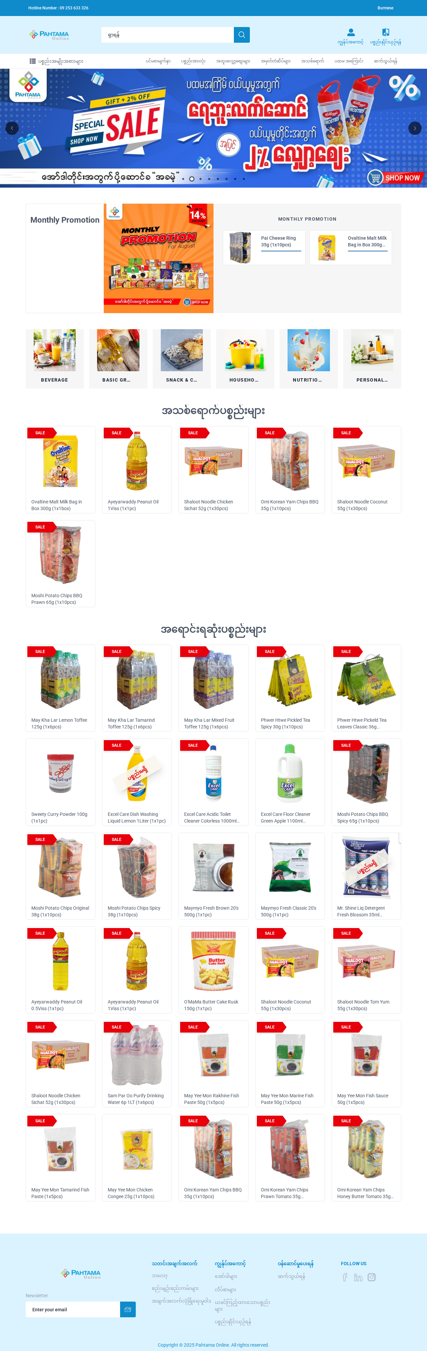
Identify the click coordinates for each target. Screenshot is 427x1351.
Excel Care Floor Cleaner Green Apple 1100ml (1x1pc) (286, 821)
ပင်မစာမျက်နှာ (158, 61)
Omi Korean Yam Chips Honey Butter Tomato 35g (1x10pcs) (364, 1196)
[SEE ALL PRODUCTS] (159, 258)
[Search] (242, 35)
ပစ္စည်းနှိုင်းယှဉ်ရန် (233, 1321)
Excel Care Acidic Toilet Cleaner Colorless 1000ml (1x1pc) (210, 821)
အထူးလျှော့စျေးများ (233, 61)
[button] (183, 179)
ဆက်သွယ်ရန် (385, 61)
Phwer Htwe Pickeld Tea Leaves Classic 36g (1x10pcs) (362, 726)
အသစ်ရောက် (312, 61)
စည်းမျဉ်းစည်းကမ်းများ (175, 1288)
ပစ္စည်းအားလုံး (193, 61)
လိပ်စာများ (225, 1289)
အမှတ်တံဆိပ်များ (276, 61)
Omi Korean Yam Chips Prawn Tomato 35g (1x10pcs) (284, 1196)
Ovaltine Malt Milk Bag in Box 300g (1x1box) (367, 244)
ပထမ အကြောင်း (349, 61)
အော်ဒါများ (226, 1276)
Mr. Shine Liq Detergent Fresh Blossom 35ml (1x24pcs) (361, 914)
